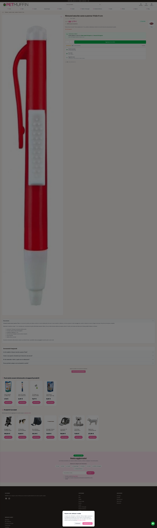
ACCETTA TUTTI (87, 523)
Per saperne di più (81, 520)
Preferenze (78, 523)
